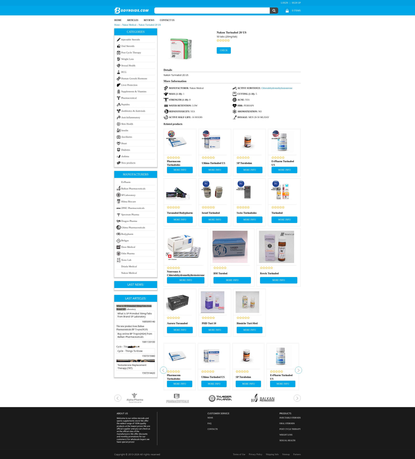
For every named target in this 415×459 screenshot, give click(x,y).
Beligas (125, 240)
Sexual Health (128, 65)
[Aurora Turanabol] (178, 302)
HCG (123, 72)
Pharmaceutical (129, 98)
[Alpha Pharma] (143, 398)
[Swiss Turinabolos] (247, 192)
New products (128, 163)
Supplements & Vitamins (133, 91)
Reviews (149, 20)
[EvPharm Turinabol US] (282, 142)
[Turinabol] (282, 192)
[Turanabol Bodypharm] (178, 192)
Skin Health (127, 124)
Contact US (167, 20)
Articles (132, 20)
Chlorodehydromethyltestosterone (276, 88)
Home (117, 20)
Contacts (213, 429)
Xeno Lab (126, 260)
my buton (163, 370)
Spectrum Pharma (130, 214)
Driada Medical (129, 266)
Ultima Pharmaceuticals (133, 227)
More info (180, 170)
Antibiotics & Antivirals (133, 111)
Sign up (296, 3)
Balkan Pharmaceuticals (133, 188)
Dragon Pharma (129, 221)
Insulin (124, 130)
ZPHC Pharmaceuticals (132, 208)
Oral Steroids (127, 46)
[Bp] (271, 398)
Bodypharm (127, 234)
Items (296, 10)
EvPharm (125, 182)
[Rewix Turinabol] (276, 247)
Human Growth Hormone (134, 78)
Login (284, 3)
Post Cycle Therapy (131, 52)
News (210, 418)
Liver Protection (129, 85)
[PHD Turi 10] (213, 302)
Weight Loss (127, 59)
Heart (124, 143)
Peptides (125, 104)
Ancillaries (126, 137)
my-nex (298, 370)
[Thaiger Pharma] (229, 398)
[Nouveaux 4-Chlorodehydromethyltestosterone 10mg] (183, 247)
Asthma (125, 156)
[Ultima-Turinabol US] (213, 142)
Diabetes (125, 150)
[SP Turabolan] (247, 142)
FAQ (209, 423)
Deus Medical (128, 247)
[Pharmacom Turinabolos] (178, 142)
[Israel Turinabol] (213, 192)
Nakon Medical (129, 273)
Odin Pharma (128, 253)
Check (224, 50)
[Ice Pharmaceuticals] (186, 398)
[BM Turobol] (230, 247)
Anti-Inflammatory (130, 117)
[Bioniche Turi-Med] (247, 302)
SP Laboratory (128, 195)
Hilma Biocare (128, 201)
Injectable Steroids (130, 39)
